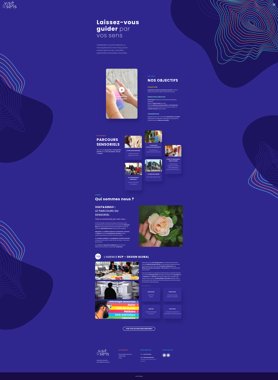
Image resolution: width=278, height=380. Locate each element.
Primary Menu (274, 4)
